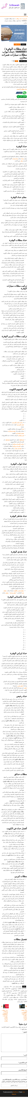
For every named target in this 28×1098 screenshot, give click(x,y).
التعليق (25, 1032)
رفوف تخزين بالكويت (19, 590)
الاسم (25, 1055)
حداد (11, 986)
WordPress (15, 1092)
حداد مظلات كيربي (13, 997)
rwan (14, 61)
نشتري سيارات (11, 431)
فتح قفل (8, 440)
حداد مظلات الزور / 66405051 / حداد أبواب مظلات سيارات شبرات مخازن (24, 1015)
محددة (15, 999)
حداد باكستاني (16, 990)
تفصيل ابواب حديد (17, 986)
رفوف (7, 593)
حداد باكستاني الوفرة (7, 991)
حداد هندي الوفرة (22, 999)
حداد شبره (14, 993)
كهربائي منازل (17, 448)
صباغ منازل (15, 158)
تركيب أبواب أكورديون (17, 422)
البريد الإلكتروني (22, 1062)
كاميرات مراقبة (16, 446)
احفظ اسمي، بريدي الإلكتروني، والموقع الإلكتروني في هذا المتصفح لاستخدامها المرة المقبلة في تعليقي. (14, 1080)
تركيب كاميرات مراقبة (18, 444)
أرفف (25, 688)
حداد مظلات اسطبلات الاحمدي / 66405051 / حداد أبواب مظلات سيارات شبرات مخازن (5, 1016)
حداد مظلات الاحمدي (22, 89)
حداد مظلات (19, 18)
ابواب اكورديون (20, 424)
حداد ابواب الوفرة (22, 988)
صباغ (22, 158)
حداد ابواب (6, 986)
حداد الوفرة (14, 988)
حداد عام (8, 992)
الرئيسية (25, 18)
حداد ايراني (7, 988)
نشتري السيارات (20, 433)
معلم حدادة (20, 1001)
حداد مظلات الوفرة (11, 995)
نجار (23, 429)
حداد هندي (5, 997)
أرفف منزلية (13, 593)
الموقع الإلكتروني (22, 1070)
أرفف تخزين (20, 686)
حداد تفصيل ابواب (22, 992)
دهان (21, 161)
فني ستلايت (21, 435)
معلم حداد (10, 999)
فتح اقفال (21, 440)
